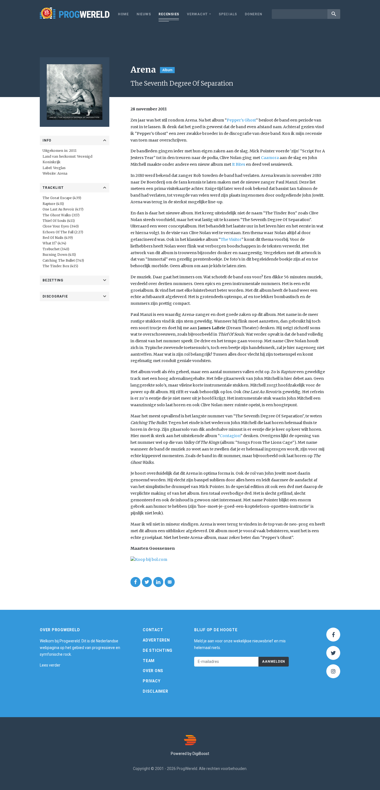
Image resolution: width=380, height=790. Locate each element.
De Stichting (157, 650)
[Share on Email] (170, 582)
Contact (153, 630)
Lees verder (50, 665)
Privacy (151, 681)
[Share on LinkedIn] (158, 582)
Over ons (153, 670)
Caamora (270, 157)
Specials (228, 14)
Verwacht (197, 14)
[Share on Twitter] (147, 582)
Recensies (169, 14)
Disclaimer (155, 691)
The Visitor (231, 239)
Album (167, 70)
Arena (62, 173)
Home (123, 14)
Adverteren (156, 640)
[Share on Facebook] (135, 582)
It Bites (238, 164)
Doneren (253, 14)
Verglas (59, 168)
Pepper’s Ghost (241, 120)
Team (149, 660)
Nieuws (144, 14)
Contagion (230, 435)
